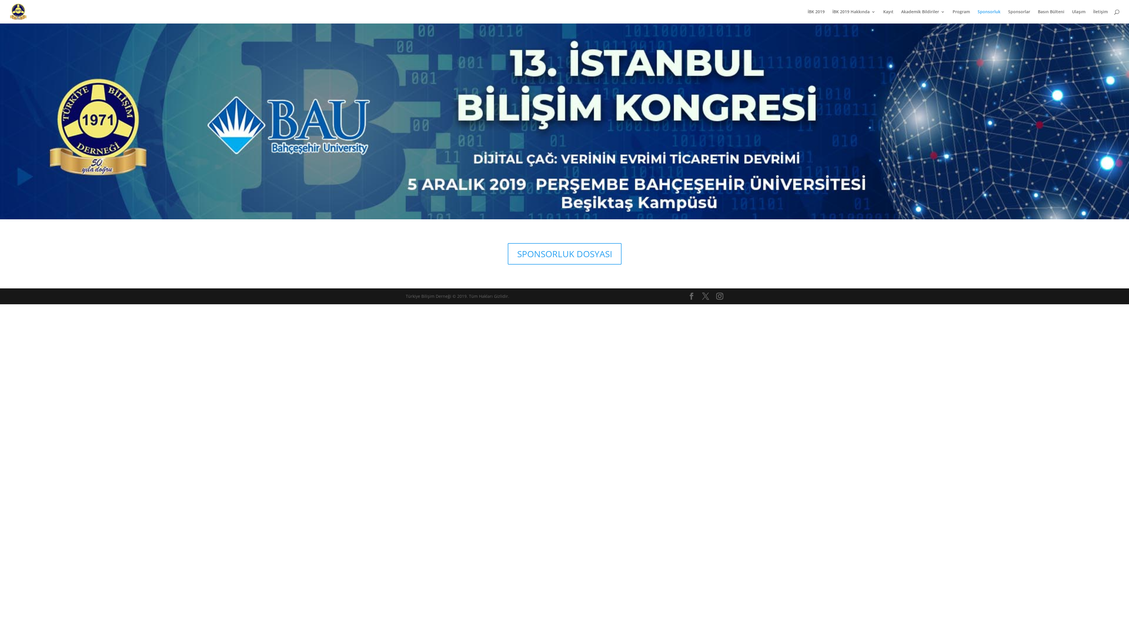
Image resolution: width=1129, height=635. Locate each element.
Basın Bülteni (1051, 12)
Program (961, 12)
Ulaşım (1078, 12)
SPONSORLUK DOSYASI (564, 254)
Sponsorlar (1019, 12)
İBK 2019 (816, 12)
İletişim (1100, 12)
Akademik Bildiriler (920, 12)
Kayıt (888, 12)
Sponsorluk (989, 12)
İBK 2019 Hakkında (851, 12)
